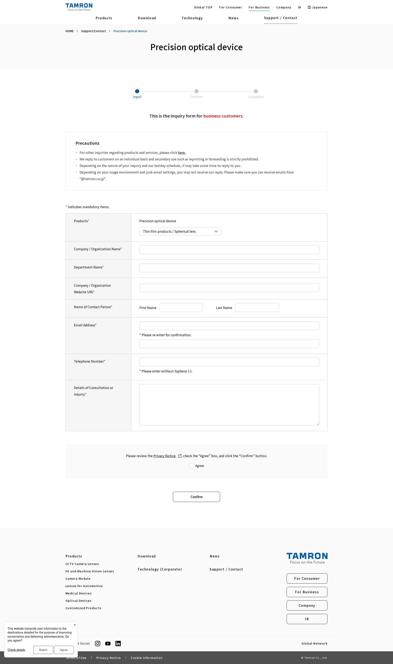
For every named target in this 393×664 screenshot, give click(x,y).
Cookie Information (147, 658)
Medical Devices (79, 593)
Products (104, 17)
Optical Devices (78, 601)
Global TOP (203, 7)
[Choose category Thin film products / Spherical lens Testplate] (180, 231)
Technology (192, 17)
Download (147, 17)
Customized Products (84, 608)
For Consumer (230, 7)
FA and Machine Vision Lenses (90, 571)
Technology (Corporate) (160, 569)
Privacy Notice (165, 455)
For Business (259, 7)
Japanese (319, 7)
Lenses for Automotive (84, 586)
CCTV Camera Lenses (82, 564)
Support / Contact (280, 17)
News (233, 17)
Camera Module (78, 578)
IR (299, 7)
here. (182, 152)
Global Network (315, 643)
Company (283, 7)
